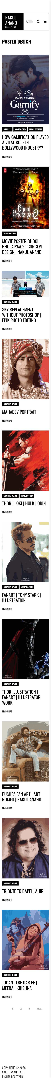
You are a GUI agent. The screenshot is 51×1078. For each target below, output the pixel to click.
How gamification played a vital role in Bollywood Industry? (25, 142)
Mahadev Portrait (19, 411)
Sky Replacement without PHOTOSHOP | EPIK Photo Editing (21, 315)
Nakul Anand (11, 20)
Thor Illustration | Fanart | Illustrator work (21, 697)
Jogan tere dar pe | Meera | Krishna (19, 985)
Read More (7, 156)
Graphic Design (10, 301)
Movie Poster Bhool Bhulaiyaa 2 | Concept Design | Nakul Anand (22, 246)
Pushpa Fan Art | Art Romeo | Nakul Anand (21, 797)
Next (39, 1008)
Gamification (20, 129)
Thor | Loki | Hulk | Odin (24, 503)
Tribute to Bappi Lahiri (23, 891)
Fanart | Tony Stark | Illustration (21, 597)
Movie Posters (35, 129)
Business (7, 129)
